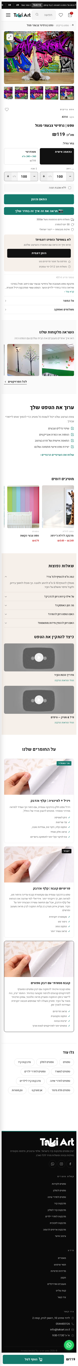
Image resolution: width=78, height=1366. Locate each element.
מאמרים (62, 1258)
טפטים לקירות (59, 1184)
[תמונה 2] (52, 93)
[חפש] (37, 15)
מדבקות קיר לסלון (57, 1210)
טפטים (66, 1062)
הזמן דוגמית (39, 253)
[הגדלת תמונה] (9, 37)
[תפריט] (8, 15)
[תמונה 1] (67, 93)
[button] (58, 360)
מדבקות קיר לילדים (30, 1081)
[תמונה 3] (37, 93)
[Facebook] (70, 1164)
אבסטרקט (37, 1090)
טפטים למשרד (62, 1071)
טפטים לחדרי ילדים (35, 1071)
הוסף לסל (31, 1359)
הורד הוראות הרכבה (64, 680)
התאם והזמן (39, 199)
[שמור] (7, 109)
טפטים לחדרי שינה (60, 1081)
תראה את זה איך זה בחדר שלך (39, 211)
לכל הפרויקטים (17, 382)
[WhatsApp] (52, 1164)
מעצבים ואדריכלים (56, 1284)
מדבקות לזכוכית (58, 1223)
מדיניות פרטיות (58, 1271)
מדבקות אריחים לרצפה (54, 1229)
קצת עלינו (61, 1290)
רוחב (68, 168)
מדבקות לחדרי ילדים (55, 1216)
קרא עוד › (69, 291)
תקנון (63, 1277)
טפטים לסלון (47, 1062)
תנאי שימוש (60, 1264)
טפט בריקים (62, 25)
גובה (33, 168)
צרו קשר (62, 1297)
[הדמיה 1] (21, 93)
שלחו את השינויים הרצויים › (57, 455)
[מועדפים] (61, 15)
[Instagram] (61, 1164)
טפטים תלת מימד (61, 1090)
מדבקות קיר (24, 1062)
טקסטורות (17, 1090)
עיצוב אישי (60, 1236)
